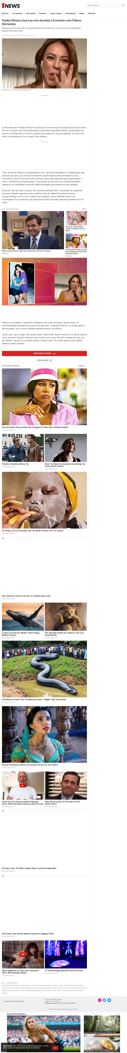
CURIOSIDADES (70, 13)
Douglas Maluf (45, 985)
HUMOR (81, 13)
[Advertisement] (44, 110)
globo (80, 985)
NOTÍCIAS (5, 13)
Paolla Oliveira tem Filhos (52, 991)
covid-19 (34, 985)
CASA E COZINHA (56, 13)
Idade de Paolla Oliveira (11, 988)
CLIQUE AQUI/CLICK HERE (67, 1003)
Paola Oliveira (51, 988)
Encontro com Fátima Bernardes (64, 985)
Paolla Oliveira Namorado (30, 991)
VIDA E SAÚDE (30, 13)
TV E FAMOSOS (17, 13)
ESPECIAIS (91, 13)
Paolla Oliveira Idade (78, 988)
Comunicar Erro (43, 360)
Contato (6, 1001)
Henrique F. (31, 35)
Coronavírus (25, 985)
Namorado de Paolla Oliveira (33, 988)
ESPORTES (42, 13)
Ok (55, 1048)
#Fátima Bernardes (12, 985)
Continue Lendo (42, 353)
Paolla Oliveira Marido (10, 991)
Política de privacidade (17, 1001)
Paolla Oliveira (63, 988)
